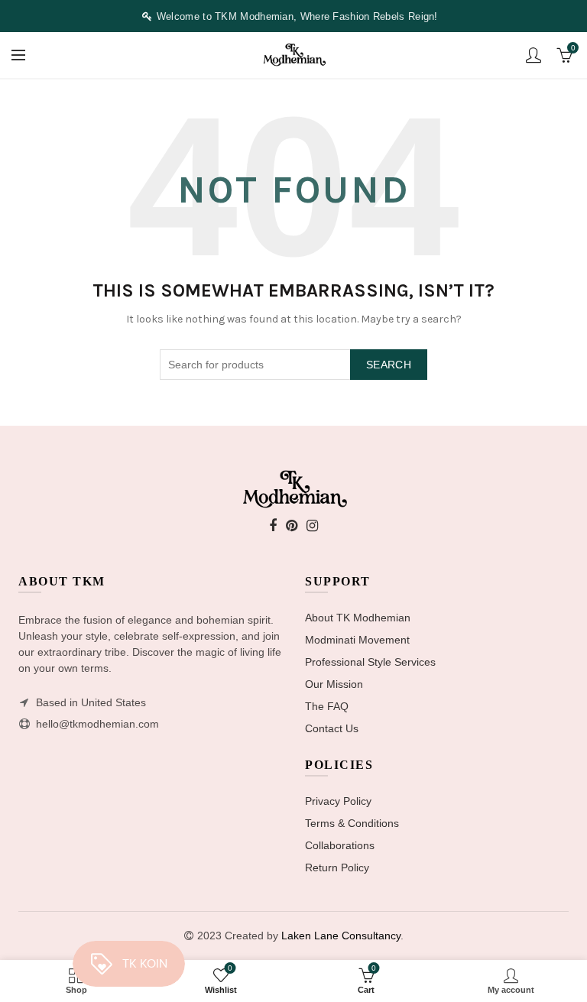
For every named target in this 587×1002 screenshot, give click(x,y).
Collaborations (340, 845)
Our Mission (334, 684)
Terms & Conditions (352, 823)
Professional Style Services (370, 662)
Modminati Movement (357, 640)
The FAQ (327, 706)
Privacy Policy (338, 801)
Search (388, 364)
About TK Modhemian (357, 617)
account (533, 55)
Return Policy (337, 867)
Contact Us (331, 728)
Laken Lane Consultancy (341, 935)
